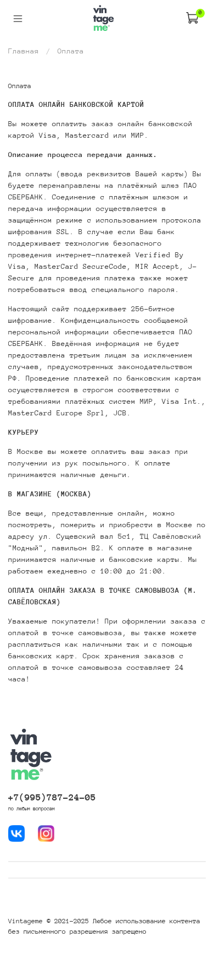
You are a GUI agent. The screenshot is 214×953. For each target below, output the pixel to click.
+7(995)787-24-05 (52, 797)
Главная (23, 51)
